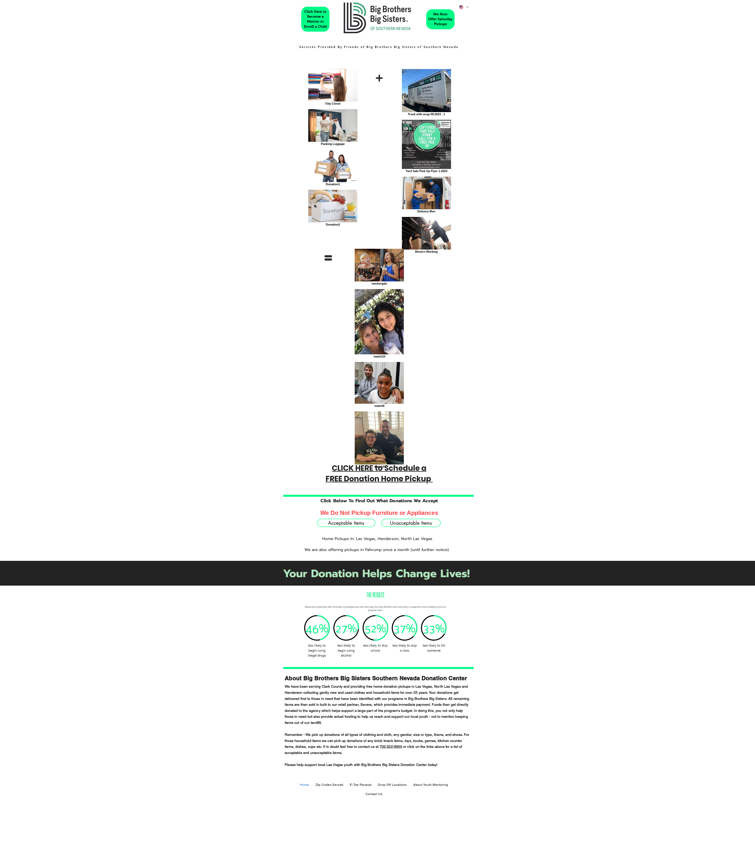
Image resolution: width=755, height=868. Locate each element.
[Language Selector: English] (463, 7)
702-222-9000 (391, 747)
